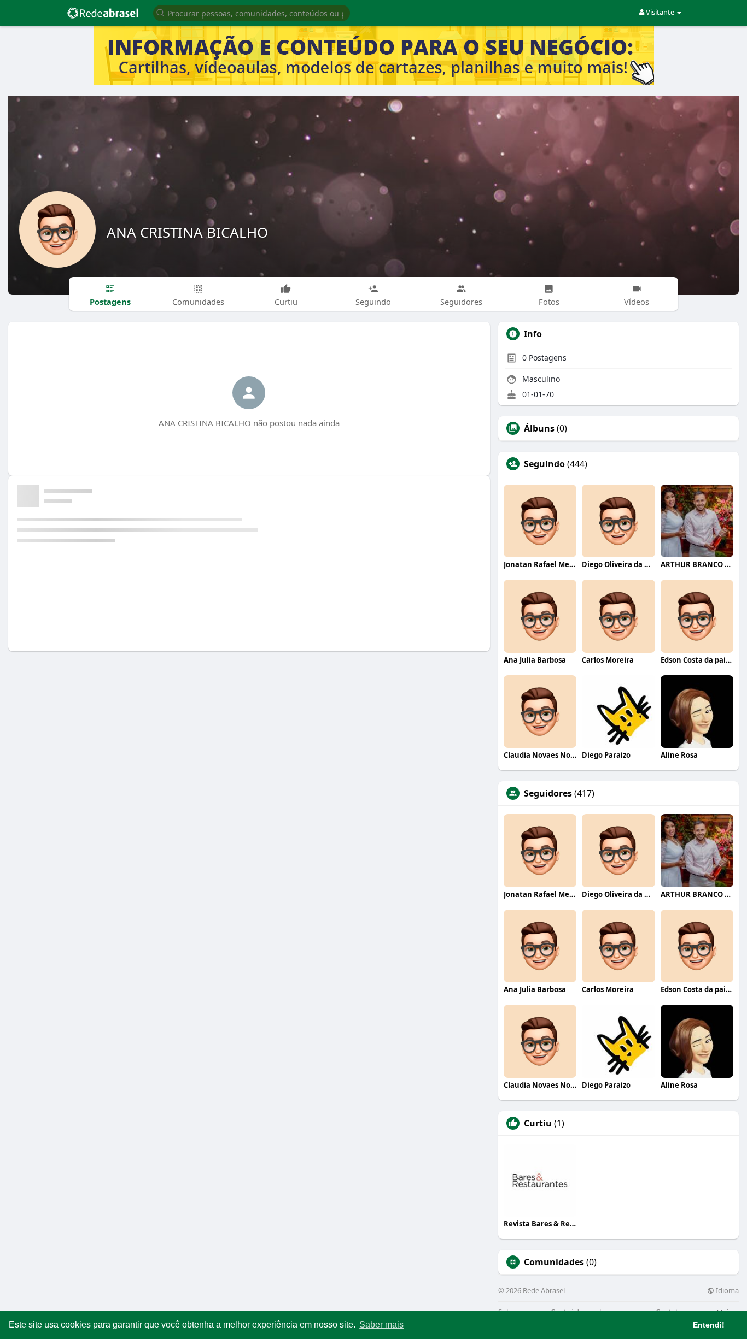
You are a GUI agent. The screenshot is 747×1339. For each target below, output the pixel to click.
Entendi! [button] (709, 1324)
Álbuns (539, 428)
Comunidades (554, 1262)
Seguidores (548, 793)
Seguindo (544, 463)
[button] (251, 12)
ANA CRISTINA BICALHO (187, 232)
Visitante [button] (660, 12)
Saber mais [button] (381, 1324)
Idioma (726, 1290)
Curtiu (538, 1123)
